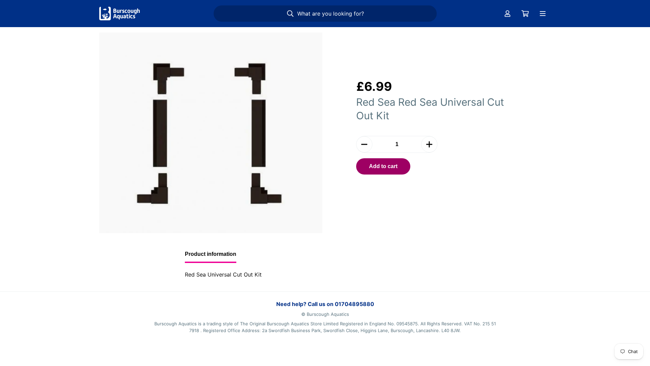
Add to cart (383, 166)
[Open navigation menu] (543, 13)
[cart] (525, 13)
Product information (210, 254)
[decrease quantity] (364, 144)
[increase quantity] (429, 144)
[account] (507, 13)
